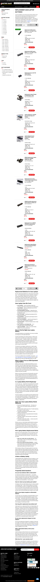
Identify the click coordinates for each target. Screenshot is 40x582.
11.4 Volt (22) (4, 26)
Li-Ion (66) (4, 62)
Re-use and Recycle (17, 556)
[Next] (36, 25)
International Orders (3, 569)
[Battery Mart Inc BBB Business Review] (32, 562)
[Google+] (29, 555)
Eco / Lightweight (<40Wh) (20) (7, 69)
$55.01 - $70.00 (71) (5, 43)
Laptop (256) (3, 14)
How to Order (2, 561)
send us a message (27, 357)
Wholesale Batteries (4, 556)
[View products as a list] (16, 288)
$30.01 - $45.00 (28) (5, 40)
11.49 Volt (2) (4, 29)
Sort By (20, 288)
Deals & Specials (18, 6)
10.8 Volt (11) (4, 19)
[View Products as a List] (16, 25)
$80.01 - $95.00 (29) (5, 46)
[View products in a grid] (18, 25)
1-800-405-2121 (23, 544)
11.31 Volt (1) (4, 25)
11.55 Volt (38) (4, 32)
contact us (29, 20)
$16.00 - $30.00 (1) (5, 39)
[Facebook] (27, 555)
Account (26, 6)
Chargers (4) (4, 57)
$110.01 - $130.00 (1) (5, 49)
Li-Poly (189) (4, 64)
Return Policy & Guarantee (4, 560)
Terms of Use (10, 576)
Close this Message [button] (31, 580)
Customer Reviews (16, 557)
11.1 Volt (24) (4, 21)
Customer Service (3, 564)
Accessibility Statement (4, 567)
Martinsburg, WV (16, 565)
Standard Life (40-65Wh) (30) (6, 75)
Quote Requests (3, 568)
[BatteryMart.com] (6, 3)
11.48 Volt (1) (4, 28)
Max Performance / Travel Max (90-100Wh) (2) (7, 73)
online (28, 544)
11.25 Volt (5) (4, 22)
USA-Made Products (4, 557)
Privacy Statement (5, 576)
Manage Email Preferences (5, 565)
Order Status (32, 6)
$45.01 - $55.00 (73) (5, 42)
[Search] (28, 3)
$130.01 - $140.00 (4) (5, 50)
